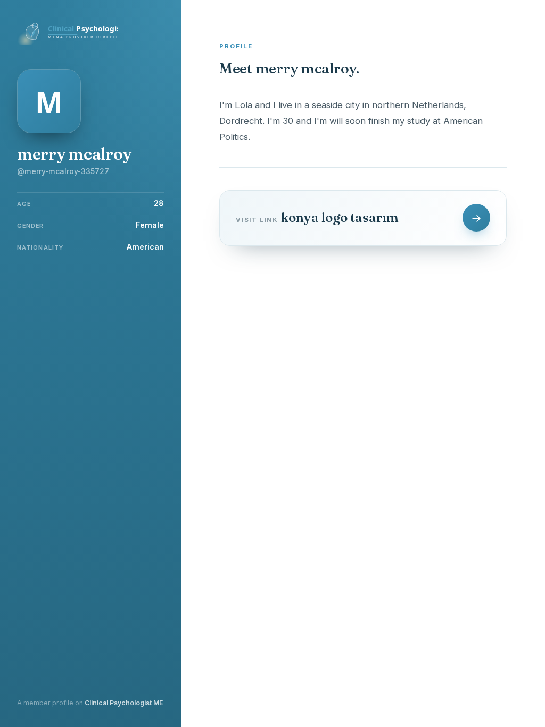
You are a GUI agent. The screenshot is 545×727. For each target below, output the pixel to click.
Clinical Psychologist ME (124, 703)
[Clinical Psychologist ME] (67, 41)
